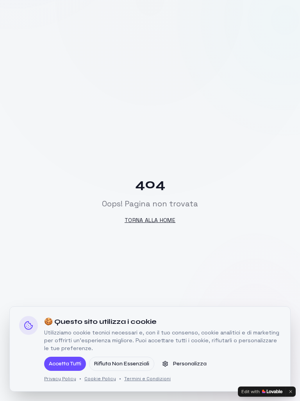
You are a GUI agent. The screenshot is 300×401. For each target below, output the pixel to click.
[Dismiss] (290, 391)
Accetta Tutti (65, 363)
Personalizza (190, 363)
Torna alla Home (150, 220)
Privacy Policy (60, 379)
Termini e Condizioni (147, 379)
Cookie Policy (100, 379)
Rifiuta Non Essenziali (121, 363)
